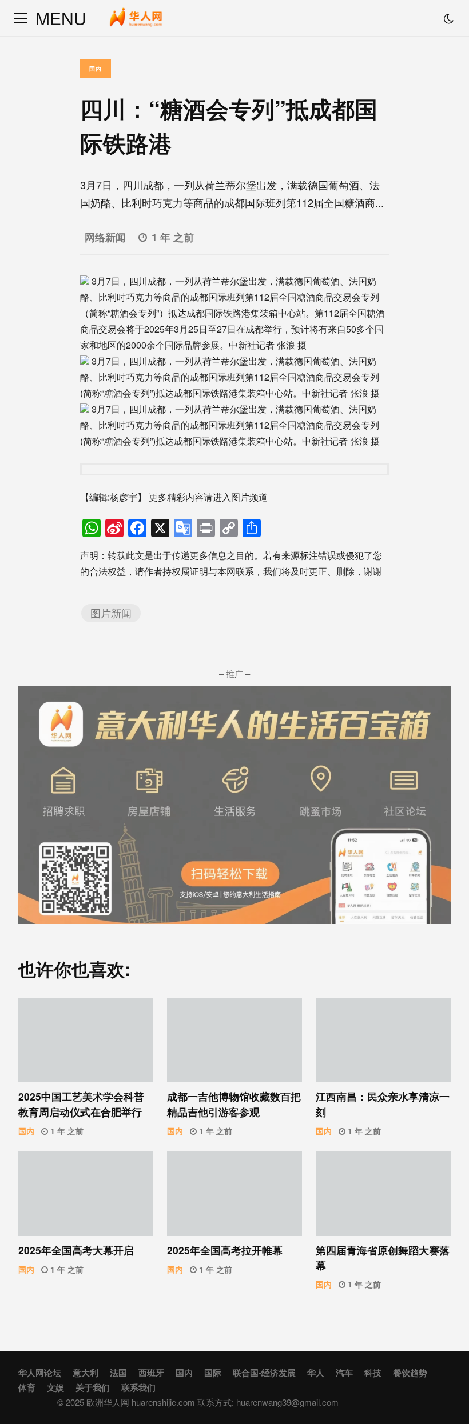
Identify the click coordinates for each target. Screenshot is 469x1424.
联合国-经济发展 (264, 1372)
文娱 (55, 1387)
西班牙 (151, 1372)
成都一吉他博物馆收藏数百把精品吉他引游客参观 (234, 1040)
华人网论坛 (39, 1372)
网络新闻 (105, 237)
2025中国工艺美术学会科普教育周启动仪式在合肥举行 (85, 1040)
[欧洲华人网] (136, 21)
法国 (118, 1372)
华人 (315, 1372)
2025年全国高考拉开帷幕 (234, 1193)
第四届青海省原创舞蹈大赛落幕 (383, 1193)
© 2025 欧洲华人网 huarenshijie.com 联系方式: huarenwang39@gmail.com (198, 1402)
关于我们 (92, 1387)
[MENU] (20, 18)
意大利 (85, 1372)
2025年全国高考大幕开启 (85, 1193)
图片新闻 (111, 613)
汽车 (344, 1372)
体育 (26, 1387)
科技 (372, 1372)
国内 (95, 69)
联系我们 (138, 1387)
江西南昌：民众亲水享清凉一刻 (383, 1040)
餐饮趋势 (410, 1372)
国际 (212, 1372)
